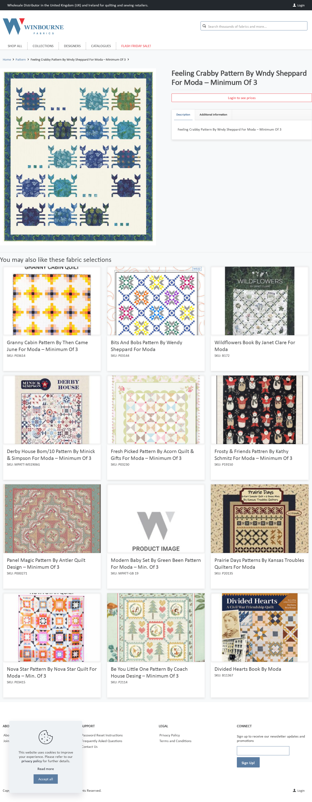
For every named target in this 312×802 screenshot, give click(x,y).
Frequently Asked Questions (102, 741)
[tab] (183, 115)
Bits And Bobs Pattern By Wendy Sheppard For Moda (146, 345)
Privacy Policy (169, 735)
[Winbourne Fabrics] (33, 26)
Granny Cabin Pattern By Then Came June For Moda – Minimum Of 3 (47, 345)
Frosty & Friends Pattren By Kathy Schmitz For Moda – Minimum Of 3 (253, 454)
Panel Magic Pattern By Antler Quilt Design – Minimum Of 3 (46, 563)
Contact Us (90, 746)
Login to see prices (242, 98)
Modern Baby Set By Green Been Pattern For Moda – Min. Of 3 (156, 563)
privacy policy (31, 761)
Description (183, 114)
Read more (45, 769)
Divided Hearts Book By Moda (247, 668)
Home (7, 59)
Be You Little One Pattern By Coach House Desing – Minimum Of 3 (149, 672)
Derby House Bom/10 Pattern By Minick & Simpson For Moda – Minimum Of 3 (51, 454)
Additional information (213, 114)
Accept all (45, 779)
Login (301, 5)
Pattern (21, 59)
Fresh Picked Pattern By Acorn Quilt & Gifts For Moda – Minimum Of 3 (152, 454)
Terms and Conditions (175, 741)
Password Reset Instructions (102, 735)
